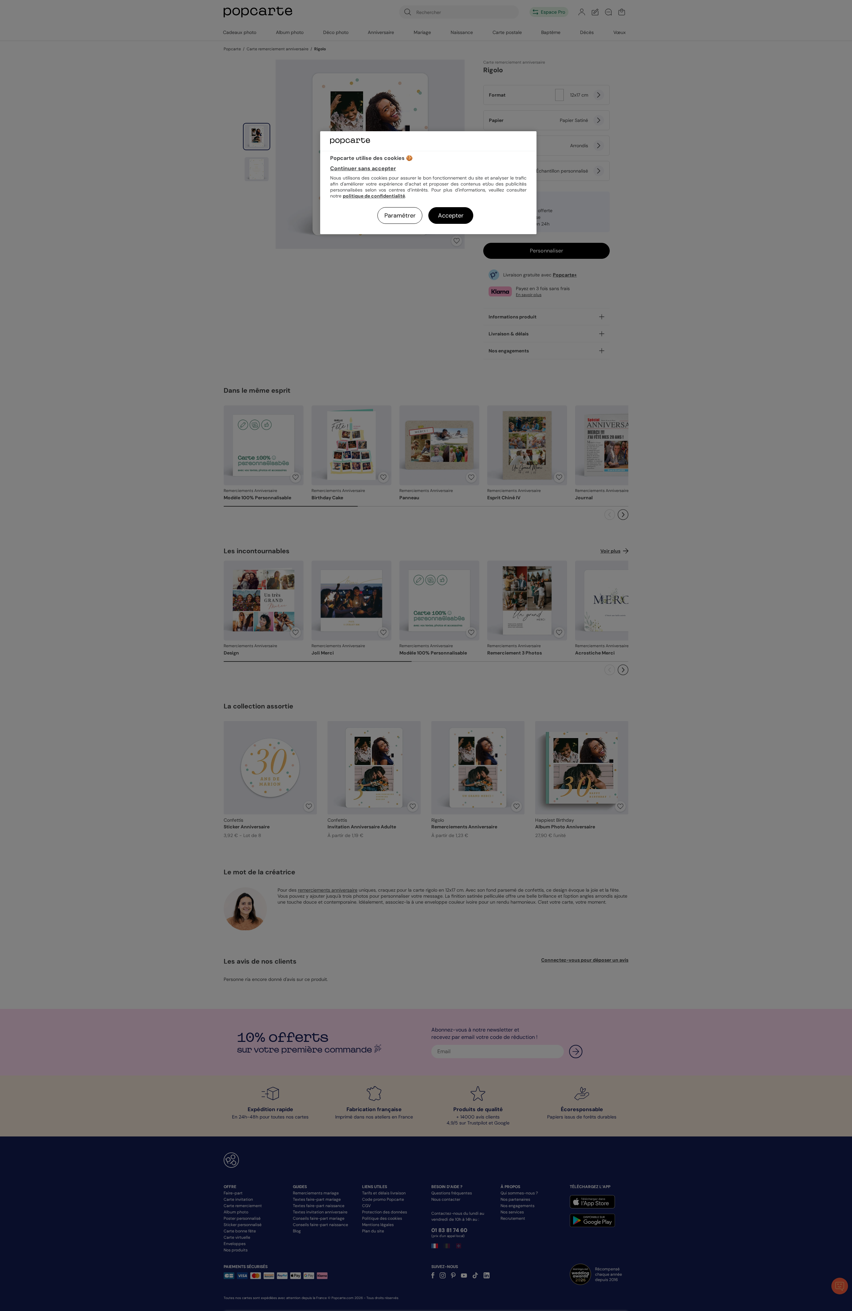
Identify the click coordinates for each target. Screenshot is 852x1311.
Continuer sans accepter (363, 168)
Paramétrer (400, 215)
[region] (428, 182)
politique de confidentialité (374, 196)
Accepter (451, 215)
